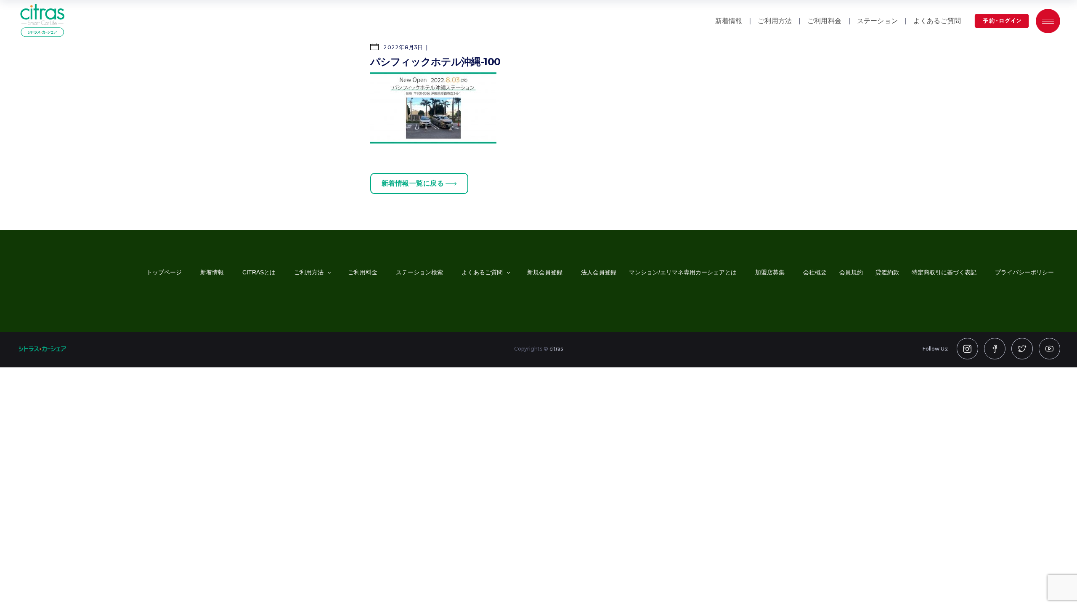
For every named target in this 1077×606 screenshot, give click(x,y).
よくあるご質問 (937, 21)
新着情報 (729, 21)
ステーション (877, 21)
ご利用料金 (824, 21)
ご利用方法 (775, 21)
